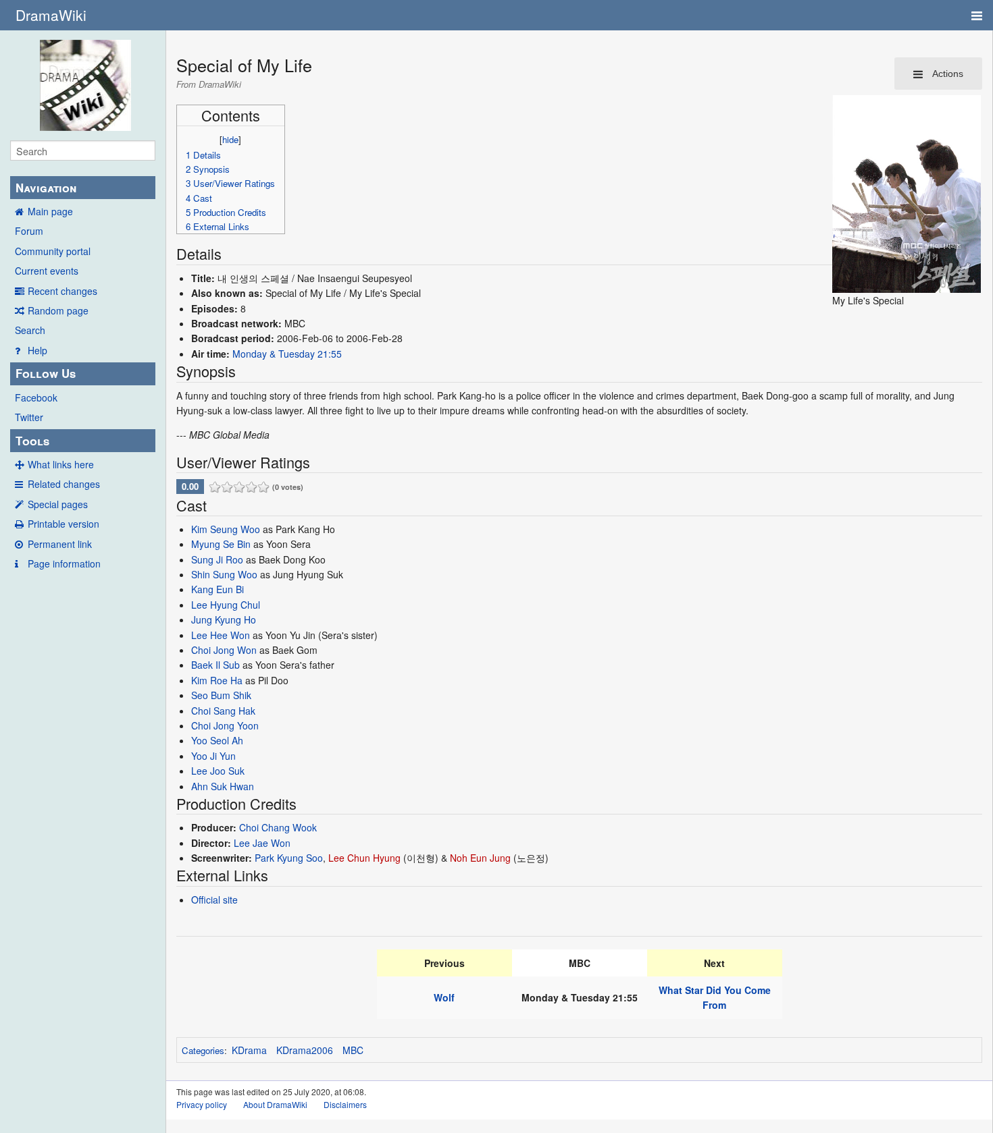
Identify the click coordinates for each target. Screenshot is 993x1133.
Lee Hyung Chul (225, 604)
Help (37, 350)
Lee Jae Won (262, 843)
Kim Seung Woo (225, 529)
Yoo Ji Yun (213, 756)
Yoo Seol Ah (217, 740)
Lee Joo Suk (218, 770)
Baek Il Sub (215, 664)
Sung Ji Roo (217, 559)
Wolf (444, 997)
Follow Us (46, 373)
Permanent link (60, 544)
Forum (29, 231)
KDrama (249, 1050)
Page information (64, 563)
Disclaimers (345, 1104)
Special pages (58, 504)
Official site (214, 899)
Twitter (29, 417)
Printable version (63, 523)
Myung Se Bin (221, 544)
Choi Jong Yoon (225, 725)
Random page (58, 310)
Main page (50, 211)
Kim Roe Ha (217, 680)
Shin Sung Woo (224, 574)
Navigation (46, 187)
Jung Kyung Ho (223, 619)
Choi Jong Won (224, 650)
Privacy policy (201, 1104)
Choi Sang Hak (223, 710)
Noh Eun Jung (480, 857)
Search (30, 330)
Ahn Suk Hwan (222, 786)
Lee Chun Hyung (364, 857)
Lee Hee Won (220, 635)
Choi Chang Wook (278, 827)
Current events (46, 270)
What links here (61, 464)
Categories (203, 1050)
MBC (352, 1050)
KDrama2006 (304, 1050)
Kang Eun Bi (217, 589)
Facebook (36, 397)
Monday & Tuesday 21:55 (287, 353)
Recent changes (62, 291)
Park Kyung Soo (289, 857)
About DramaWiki (275, 1104)
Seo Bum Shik (221, 695)
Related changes (64, 484)
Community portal (53, 251)
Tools (32, 441)
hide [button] (230, 139)
